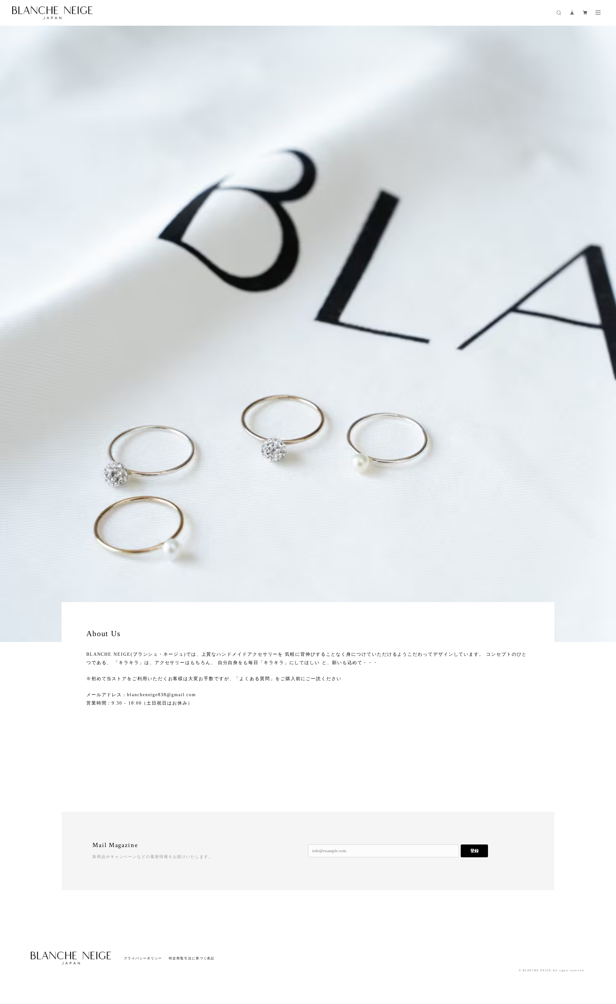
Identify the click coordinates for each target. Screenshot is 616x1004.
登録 (474, 850)
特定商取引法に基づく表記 (192, 958)
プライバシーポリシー (143, 958)
